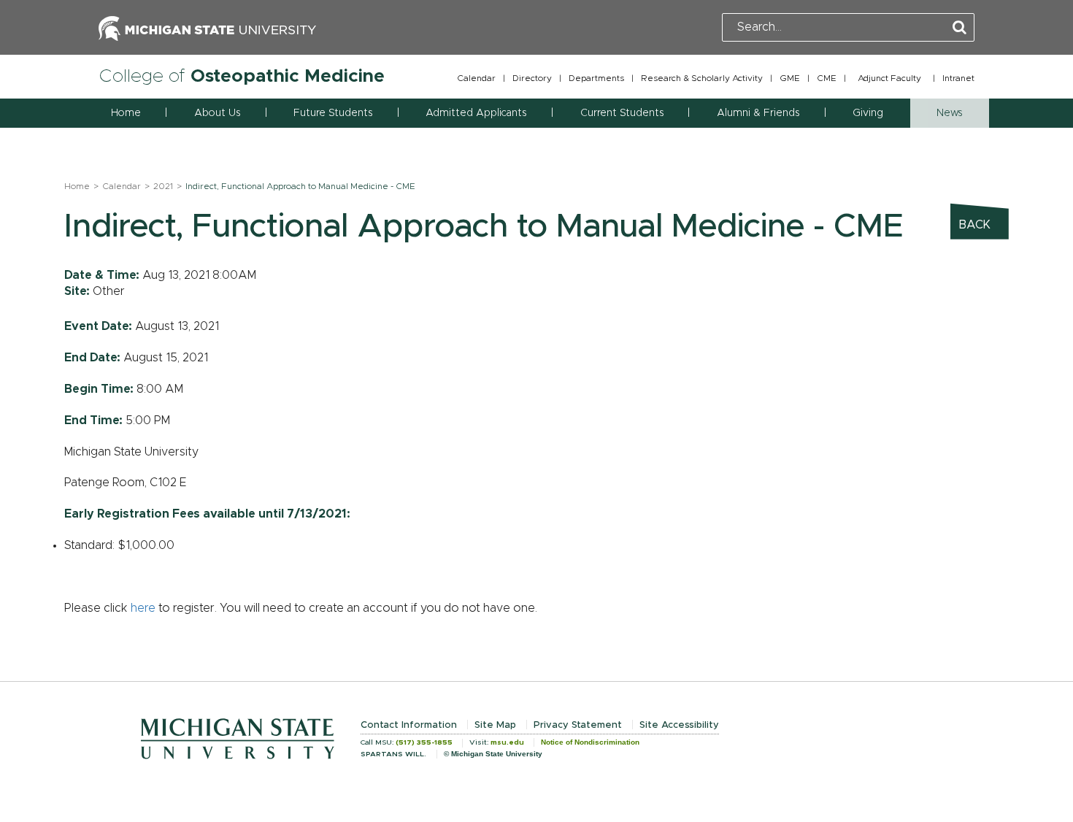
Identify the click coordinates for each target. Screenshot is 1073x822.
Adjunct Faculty (889, 78)
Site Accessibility (679, 725)
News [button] (949, 113)
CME (827, 78)
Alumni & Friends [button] (758, 113)
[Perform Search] (959, 28)
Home (126, 113)
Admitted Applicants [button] (476, 113)
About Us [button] (217, 113)
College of (242, 76)
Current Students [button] (622, 113)
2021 (163, 186)
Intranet (958, 78)
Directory (532, 78)
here (143, 608)
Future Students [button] (332, 113)
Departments (596, 78)
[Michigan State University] (207, 27)
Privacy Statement (578, 725)
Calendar (476, 78)
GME (790, 78)
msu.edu (507, 742)
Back (975, 225)
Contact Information (409, 725)
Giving (868, 113)
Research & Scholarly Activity (702, 78)
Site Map (495, 725)
